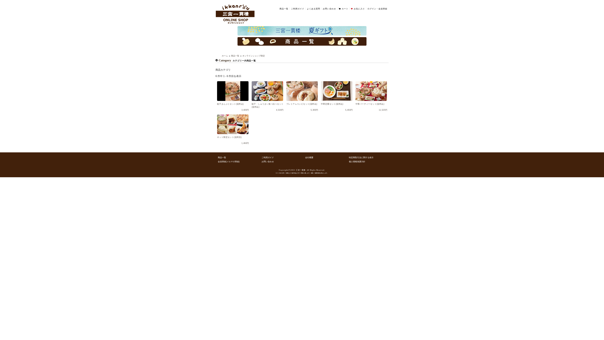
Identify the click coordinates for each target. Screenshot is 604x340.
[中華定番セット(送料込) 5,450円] (336, 91)
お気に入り (359, 9)
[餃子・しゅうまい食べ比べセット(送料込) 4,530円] (267, 91)
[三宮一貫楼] (235, 14)
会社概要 (309, 157)
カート (345, 9)
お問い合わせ (329, 9)
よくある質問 (313, 9)
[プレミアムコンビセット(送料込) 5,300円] (302, 91)
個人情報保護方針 (357, 161)
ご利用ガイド (297, 9)
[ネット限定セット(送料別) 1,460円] (233, 124)
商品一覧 (284, 9)
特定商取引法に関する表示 (361, 157)
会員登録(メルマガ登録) (229, 161)
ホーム (225, 56)
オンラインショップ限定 (253, 56)
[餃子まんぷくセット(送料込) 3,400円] (233, 91)
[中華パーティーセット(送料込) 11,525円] (371, 91)
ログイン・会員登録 (377, 9)
